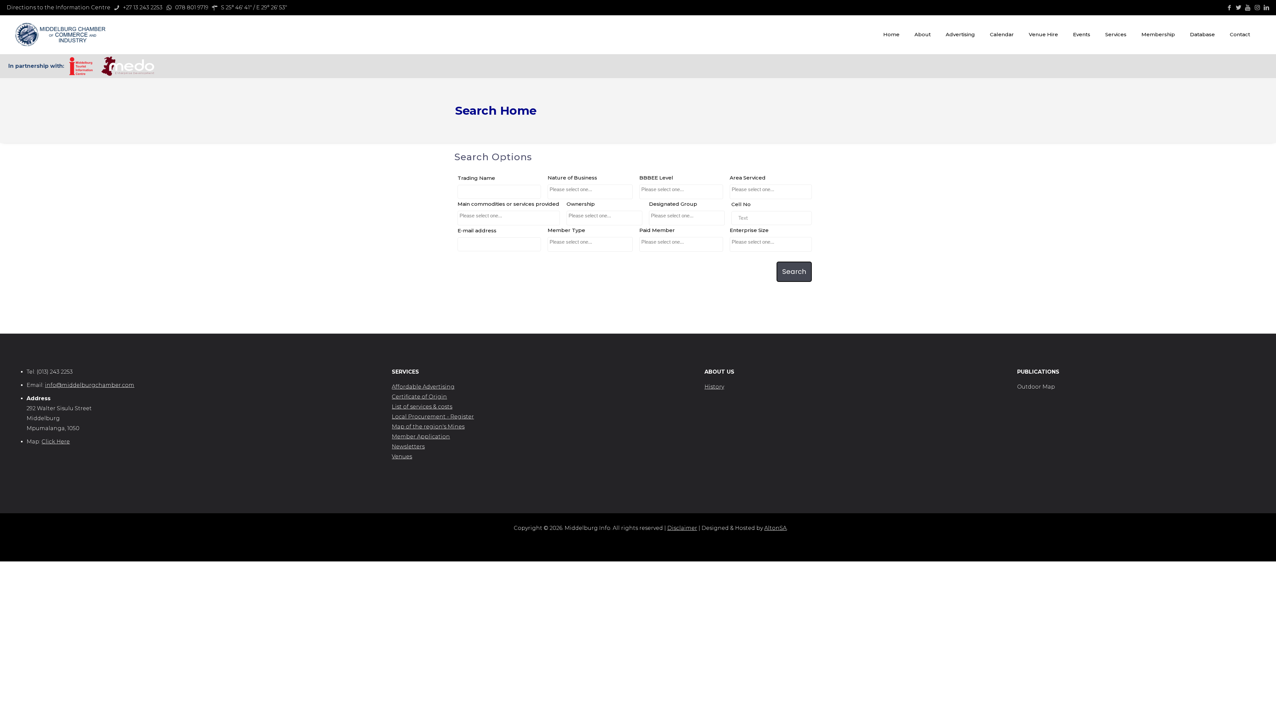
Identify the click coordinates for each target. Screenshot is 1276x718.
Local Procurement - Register (433, 417)
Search (794, 271)
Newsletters (408, 446)
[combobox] (590, 191)
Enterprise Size (749, 230)
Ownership (581, 204)
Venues (402, 456)
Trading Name (476, 178)
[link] (80, 66)
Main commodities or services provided (508, 204)
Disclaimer (682, 528)
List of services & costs (422, 407)
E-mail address (477, 230)
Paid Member (657, 230)
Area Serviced (748, 178)
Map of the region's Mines (428, 426)
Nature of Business (572, 178)
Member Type (566, 230)
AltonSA (775, 528)
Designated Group (673, 204)
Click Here (56, 441)
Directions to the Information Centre (58, 7)
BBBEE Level (656, 178)
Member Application (421, 436)
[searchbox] (589, 189)
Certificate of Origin (419, 397)
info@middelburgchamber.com (89, 385)
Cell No (741, 204)
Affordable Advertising (423, 387)
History (714, 387)
